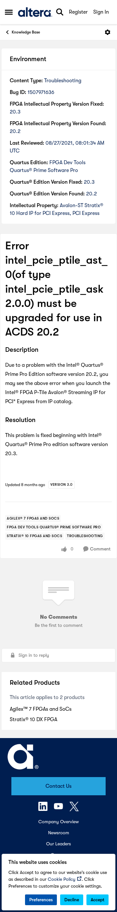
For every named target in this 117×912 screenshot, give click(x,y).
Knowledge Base (26, 32)
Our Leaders (58, 843)
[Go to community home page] (35, 12)
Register (78, 12)
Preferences (41, 899)
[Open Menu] (107, 32)
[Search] (60, 12)
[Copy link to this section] (43, 350)
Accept (97, 899)
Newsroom (58, 832)
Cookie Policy (61, 879)
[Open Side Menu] (9, 12)
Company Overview (58, 821)
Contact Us (59, 786)
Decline (71, 899)
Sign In (101, 12)
